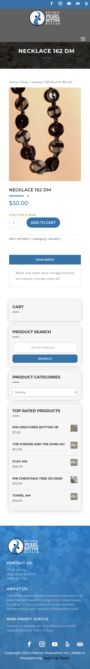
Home (13, 82)
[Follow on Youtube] (69, 3)
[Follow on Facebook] (51, 3)
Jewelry (36, 82)
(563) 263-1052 (17, 578)
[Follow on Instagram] (60, 3)
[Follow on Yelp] (86, 3)
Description (45, 259)
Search (45, 359)
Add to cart (43, 223)
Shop (24, 82)
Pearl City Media (56, 658)
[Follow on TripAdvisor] (77, 3)
